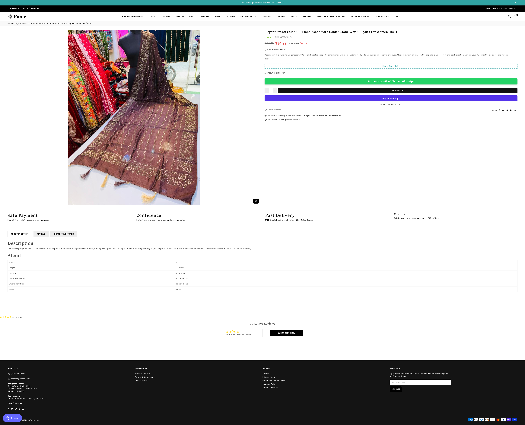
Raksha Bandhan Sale (133, 16)
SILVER (166, 16)
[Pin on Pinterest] (507, 110)
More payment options (390, 104)
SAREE (217, 16)
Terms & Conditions (144, 377)
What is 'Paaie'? (142, 373)
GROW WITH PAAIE (359, 16)
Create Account (499, 8)
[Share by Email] (515, 110)
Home (10, 23)
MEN (191, 16)
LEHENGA (266, 16)
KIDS (398, 16)
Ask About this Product (275, 73)
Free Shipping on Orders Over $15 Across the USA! (262, 3)
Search (265, 373)
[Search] (509, 16)
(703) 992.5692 (32, 8)
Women (179, 16)
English (13, 8)
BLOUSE (230, 16)
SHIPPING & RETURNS (64, 234)
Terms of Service (270, 387)
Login (487, 8)
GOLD (153, 16)
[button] (6, 317)
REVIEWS (41, 234)
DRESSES (281, 16)
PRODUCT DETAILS (20, 234)
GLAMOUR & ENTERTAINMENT (330, 16)
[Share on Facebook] (499, 110)
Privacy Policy (268, 377)
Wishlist (513, 8)
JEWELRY (204, 16)
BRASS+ (306, 16)
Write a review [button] (286, 332)
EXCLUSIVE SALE (381, 16)
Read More (270, 59)
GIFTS (293, 16)
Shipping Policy (269, 384)
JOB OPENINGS (142, 380)
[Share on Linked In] (511, 110)
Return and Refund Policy (273, 380)
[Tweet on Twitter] (503, 110)
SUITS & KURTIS (247, 16)
